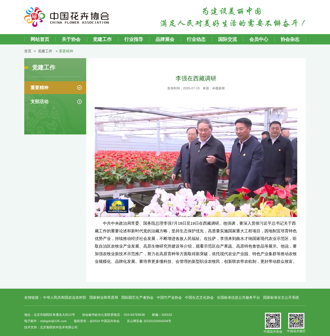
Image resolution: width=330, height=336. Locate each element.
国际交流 (227, 39)
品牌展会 (165, 39)
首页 (27, 51)
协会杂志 (290, 39)
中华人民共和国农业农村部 (65, 297)
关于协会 (71, 39)
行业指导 (133, 39)
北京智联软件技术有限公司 (59, 327)
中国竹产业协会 (169, 297)
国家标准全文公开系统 (281, 297)
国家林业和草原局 (103, 297)
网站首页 (40, 39)
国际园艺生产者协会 (137, 297)
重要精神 (66, 51)
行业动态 (196, 39)
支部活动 (39, 101)
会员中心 (258, 39)
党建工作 (102, 39)
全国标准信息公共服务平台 (238, 297)
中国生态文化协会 (199, 297)
